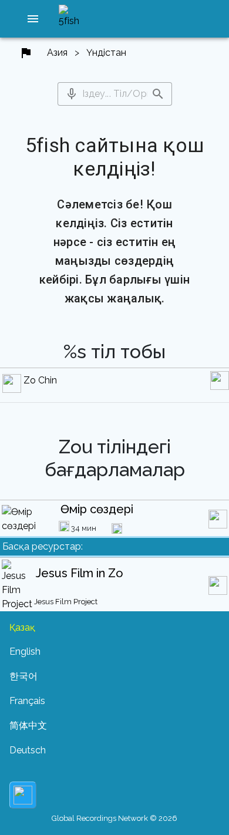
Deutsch (27, 750)
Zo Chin (40, 380)
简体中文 (28, 725)
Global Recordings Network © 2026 (114, 818)
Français (27, 700)
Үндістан (106, 52)
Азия (57, 52)
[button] (32, 18)
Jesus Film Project (65, 601)
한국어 (23, 676)
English (25, 651)
